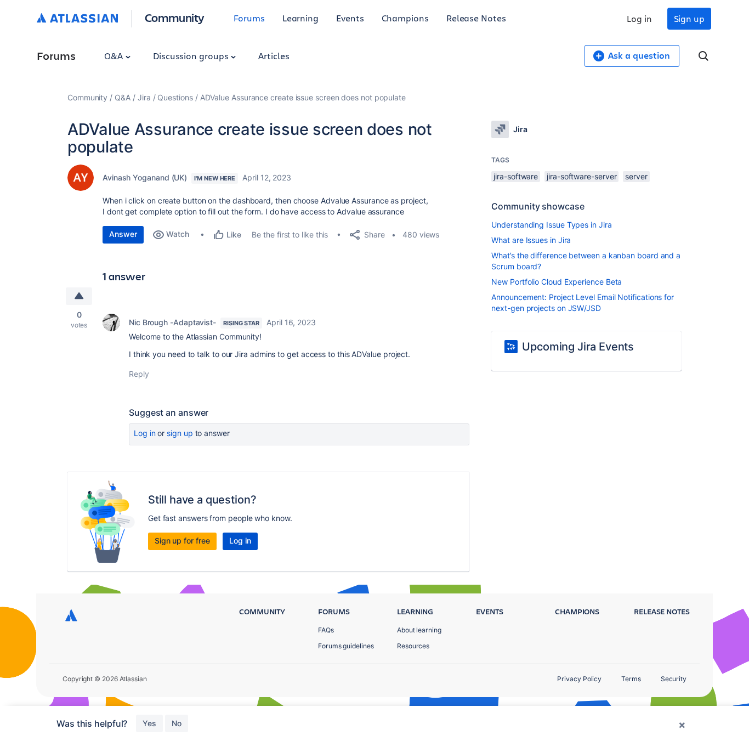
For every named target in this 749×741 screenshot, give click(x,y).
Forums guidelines (346, 646)
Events (350, 18)
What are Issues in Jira (531, 240)
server (636, 176)
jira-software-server (581, 176)
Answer (123, 234)
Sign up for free (182, 540)
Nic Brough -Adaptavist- (172, 322)
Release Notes (476, 18)
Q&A (114, 55)
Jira (144, 97)
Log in (639, 18)
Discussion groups (192, 55)
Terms (631, 679)
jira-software (515, 176)
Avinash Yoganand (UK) (145, 177)
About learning (419, 630)
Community (175, 17)
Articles (273, 55)
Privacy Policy (579, 679)
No (176, 723)
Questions (174, 97)
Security (673, 679)
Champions (405, 18)
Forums (249, 18)
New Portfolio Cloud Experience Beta (556, 281)
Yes (149, 723)
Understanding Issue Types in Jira (551, 224)
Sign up (689, 18)
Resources (413, 646)
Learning (300, 18)
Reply (139, 373)
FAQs (326, 630)
